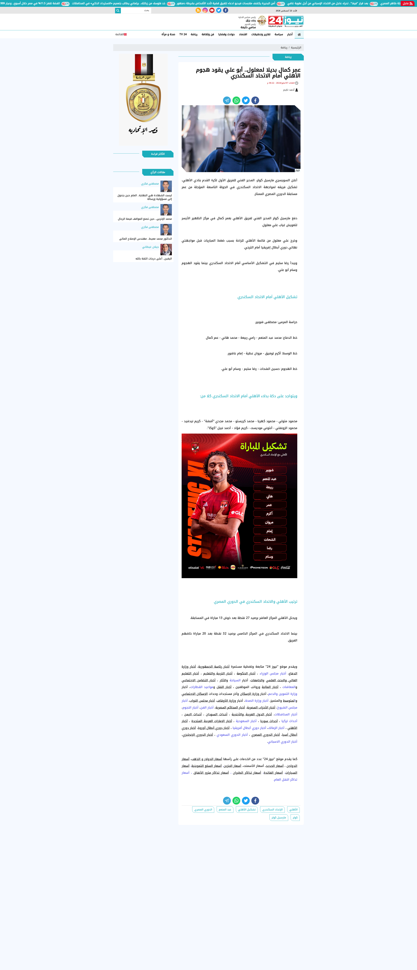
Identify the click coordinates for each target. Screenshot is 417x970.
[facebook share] (255, 100)
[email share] (227, 100)
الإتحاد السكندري (272, 809)
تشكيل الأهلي (247, 809)
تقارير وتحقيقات (260, 34)
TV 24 (183, 34)
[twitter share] (246, 100)
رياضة (194, 34)
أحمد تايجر (289, 90)
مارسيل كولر (279, 817)
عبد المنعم (225, 809)
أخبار (290, 34)
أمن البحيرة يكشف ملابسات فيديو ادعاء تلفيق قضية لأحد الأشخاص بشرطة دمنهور (249, 3)
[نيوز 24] (286, 21)
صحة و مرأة (168, 34)
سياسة (279, 34)
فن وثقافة (208, 34)
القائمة (119, 34)
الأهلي (293, 809)
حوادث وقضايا (226, 34)
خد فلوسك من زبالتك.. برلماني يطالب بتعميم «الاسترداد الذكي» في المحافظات (142, 3)
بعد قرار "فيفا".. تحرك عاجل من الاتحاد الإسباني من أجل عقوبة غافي (351, 3)
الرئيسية (296, 47)
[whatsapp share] (236, 100)
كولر (295, 817)
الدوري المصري (203, 809)
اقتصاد (243, 34)
